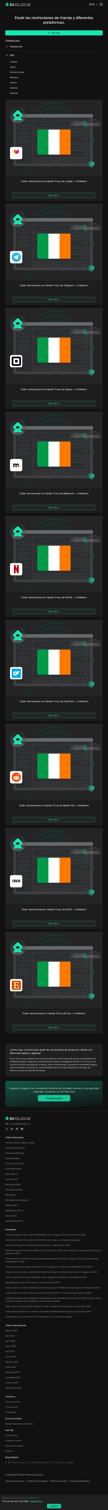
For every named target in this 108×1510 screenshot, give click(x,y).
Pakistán (14, 88)
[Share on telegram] (16, 1128)
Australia (14, 93)
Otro (71, 1462)
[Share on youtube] (22, 1128)
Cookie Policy (36, 1501)
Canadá (13, 62)
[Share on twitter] (6, 1128)
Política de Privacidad (37, 1481)
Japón (13, 67)
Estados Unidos (17, 72)
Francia (13, 82)
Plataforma (16, 46)
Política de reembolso (80, 1481)
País (12, 55)
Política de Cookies (58, 1481)
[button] (93, 4)
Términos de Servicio (15, 1481)
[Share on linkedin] (11, 1128)
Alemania (14, 77)
